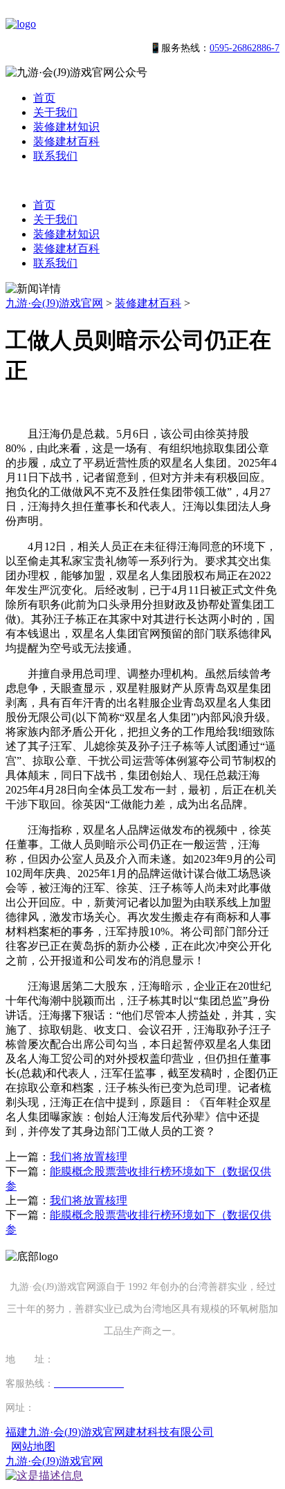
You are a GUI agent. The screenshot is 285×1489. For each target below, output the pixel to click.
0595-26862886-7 (244, 48)
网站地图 (33, 1446)
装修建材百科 (66, 141)
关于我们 (55, 112)
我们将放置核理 (88, 1157)
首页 (44, 98)
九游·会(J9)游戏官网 (54, 303)
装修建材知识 (66, 127)
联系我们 (55, 156)
